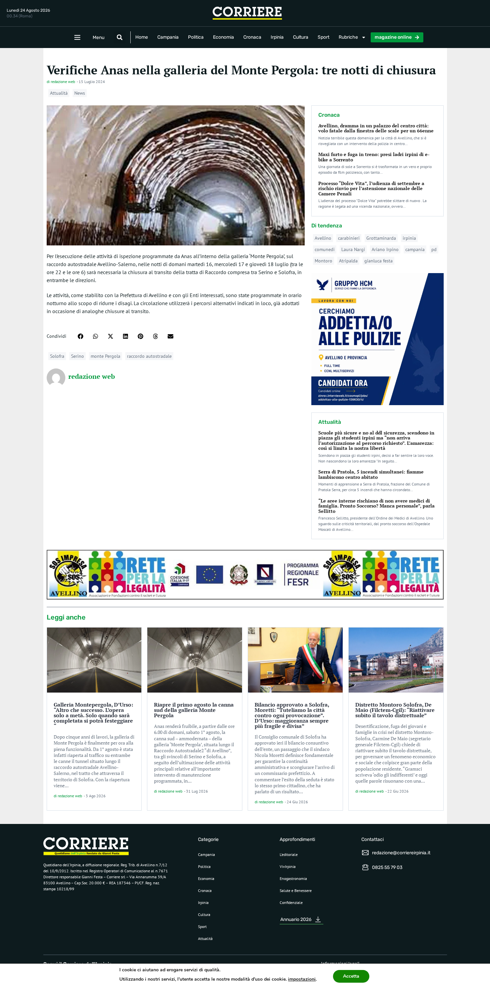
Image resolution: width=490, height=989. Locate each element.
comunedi (325, 249)
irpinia (409, 238)
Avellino (323, 238)
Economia (223, 37)
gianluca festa (378, 260)
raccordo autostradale (149, 356)
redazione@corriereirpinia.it (401, 853)
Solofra (57, 356)
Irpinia (277, 37)
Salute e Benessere (296, 890)
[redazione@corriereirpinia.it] (365, 853)
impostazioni (302, 979)
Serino (77, 356)
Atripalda (348, 260)
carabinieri (349, 238)
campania (415, 249)
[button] (120, 37)
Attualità (59, 93)
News (79, 93)
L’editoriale (289, 854)
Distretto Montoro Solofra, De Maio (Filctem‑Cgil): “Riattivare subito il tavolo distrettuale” (395, 710)
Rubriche (348, 37)
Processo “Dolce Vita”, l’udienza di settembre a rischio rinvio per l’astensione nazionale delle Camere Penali (371, 188)
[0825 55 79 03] (365, 867)
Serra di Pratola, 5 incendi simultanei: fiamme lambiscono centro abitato (371, 474)
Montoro (323, 260)
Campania (168, 37)
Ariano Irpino (385, 249)
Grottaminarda (381, 238)
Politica (196, 37)
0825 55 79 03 (387, 867)
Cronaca (252, 37)
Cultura (300, 37)
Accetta (351, 976)
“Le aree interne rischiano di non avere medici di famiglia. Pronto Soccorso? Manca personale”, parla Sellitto (376, 506)
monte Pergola (105, 356)
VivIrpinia (288, 866)
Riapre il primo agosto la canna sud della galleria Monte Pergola (194, 710)
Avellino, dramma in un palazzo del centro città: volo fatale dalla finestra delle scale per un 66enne (376, 128)
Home (141, 37)
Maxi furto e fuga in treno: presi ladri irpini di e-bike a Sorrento (374, 156)
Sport (323, 37)
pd (434, 249)
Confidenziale (291, 902)
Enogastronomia (293, 878)
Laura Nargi (353, 249)
